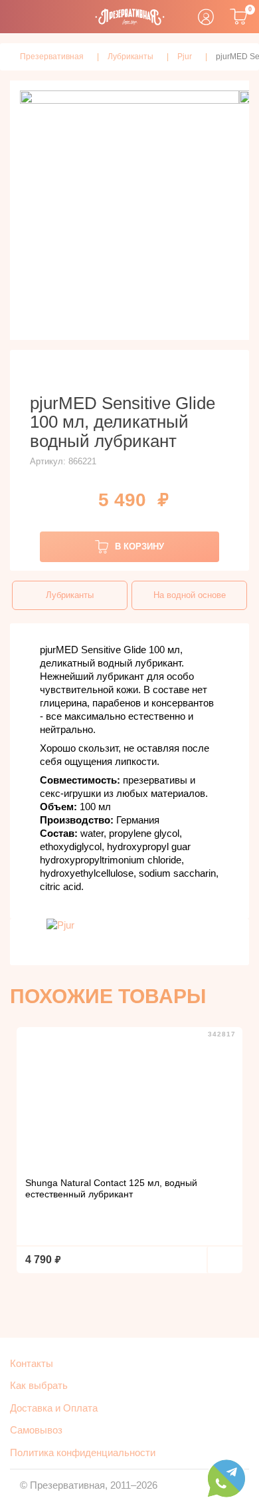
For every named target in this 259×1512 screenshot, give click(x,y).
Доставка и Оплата (54, 1408)
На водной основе (189, 595)
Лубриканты (70, 595)
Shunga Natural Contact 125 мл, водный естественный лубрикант (111, 1188)
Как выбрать (39, 1385)
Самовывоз (36, 1430)
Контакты (31, 1363)
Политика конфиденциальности (82, 1452)
